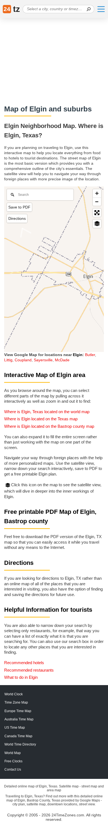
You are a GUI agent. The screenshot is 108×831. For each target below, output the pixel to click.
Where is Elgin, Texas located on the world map (46, 411)
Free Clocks (13, 761)
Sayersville (43, 360)
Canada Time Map (18, 736)
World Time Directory (20, 744)
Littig (8, 360)
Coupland (23, 360)
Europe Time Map (17, 711)
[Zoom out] (97, 201)
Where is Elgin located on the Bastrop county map (49, 426)
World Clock (13, 694)
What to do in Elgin (21, 677)
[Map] (54, 269)
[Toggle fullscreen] (97, 213)
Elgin (78, 354)
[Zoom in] (97, 193)
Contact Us (12, 769)
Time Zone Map (16, 702)
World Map (12, 753)
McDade (62, 360)
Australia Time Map (19, 719)
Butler (90, 354)
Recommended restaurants (29, 670)
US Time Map (14, 728)
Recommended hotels (24, 662)
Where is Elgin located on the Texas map (41, 418)
